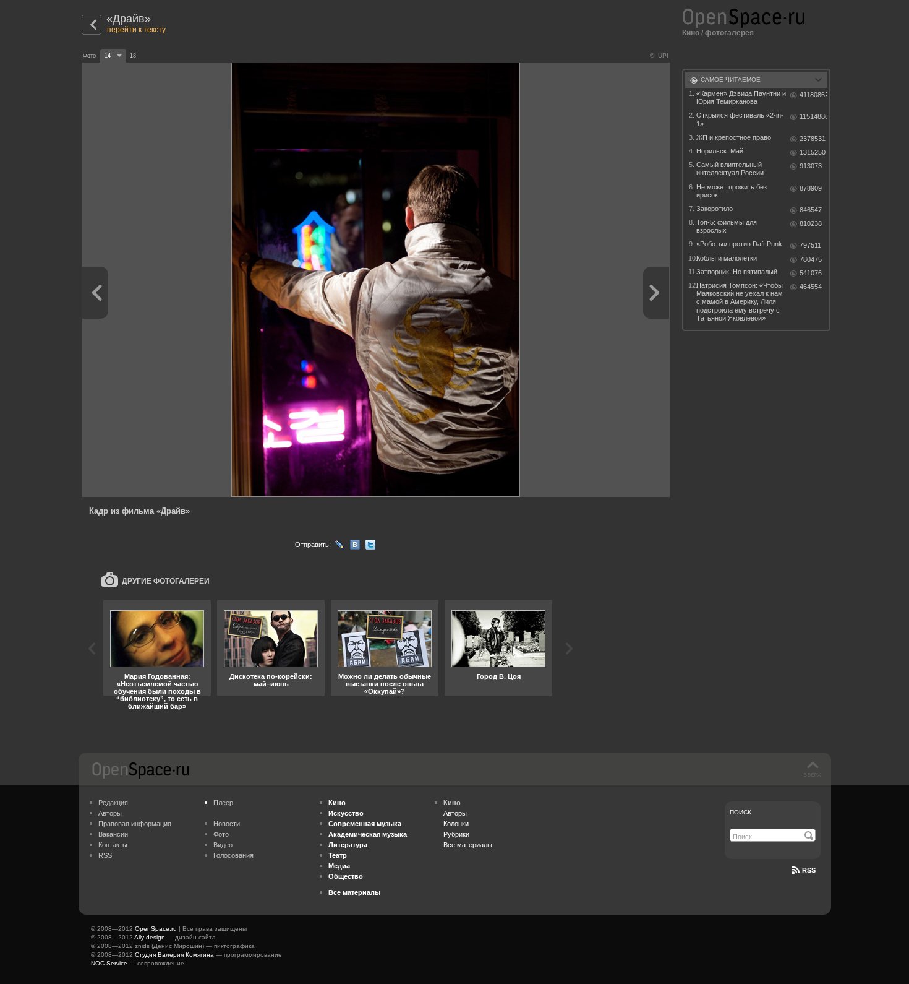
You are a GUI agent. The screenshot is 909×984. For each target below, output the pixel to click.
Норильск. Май (719, 151)
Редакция (113, 802)
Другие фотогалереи (166, 581)
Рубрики (456, 834)
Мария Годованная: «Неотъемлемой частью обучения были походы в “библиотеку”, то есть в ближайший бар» (157, 691)
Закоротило (714, 208)
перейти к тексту (136, 29)
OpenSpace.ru (156, 928)
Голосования (233, 855)
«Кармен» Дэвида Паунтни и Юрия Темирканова (741, 97)
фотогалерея (729, 32)
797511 (810, 245)
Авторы (110, 813)
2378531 (813, 138)
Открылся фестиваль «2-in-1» (739, 119)
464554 (811, 286)
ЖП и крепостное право (733, 137)
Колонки (456, 823)
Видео (223, 844)
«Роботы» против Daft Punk (739, 244)
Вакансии (113, 834)
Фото (221, 834)
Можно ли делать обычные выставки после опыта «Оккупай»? (384, 684)
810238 (811, 223)
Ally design (149, 937)
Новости (226, 823)
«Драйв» (128, 18)
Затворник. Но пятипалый (736, 271)
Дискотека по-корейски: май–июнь (270, 680)
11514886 (813, 116)
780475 (811, 259)
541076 (811, 273)
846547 (811, 210)
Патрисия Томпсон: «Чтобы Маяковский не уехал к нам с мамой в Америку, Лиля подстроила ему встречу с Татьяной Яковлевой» (739, 302)
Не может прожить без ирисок (731, 191)
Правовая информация (134, 823)
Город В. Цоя (499, 676)
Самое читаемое (731, 79)
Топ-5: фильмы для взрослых (726, 226)
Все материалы (467, 844)
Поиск (740, 812)
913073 (811, 166)
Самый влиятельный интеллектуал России (730, 168)
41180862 (813, 94)
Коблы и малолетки (726, 258)
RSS (105, 855)
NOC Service (109, 963)
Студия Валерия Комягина (174, 954)
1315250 (813, 152)
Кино (690, 32)
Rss (809, 870)
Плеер (223, 802)
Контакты (112, 844)
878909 (811, 188)
